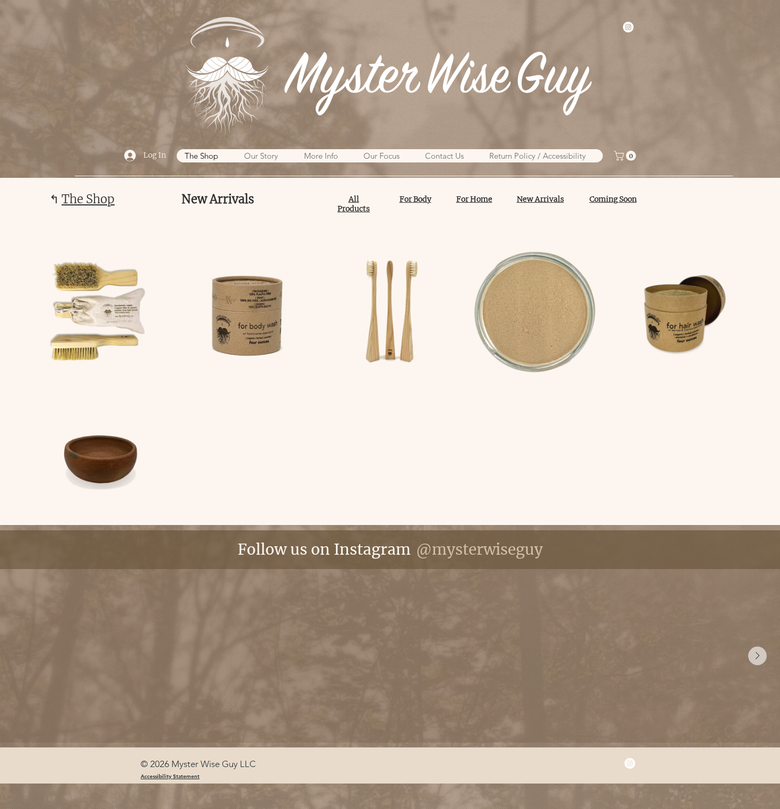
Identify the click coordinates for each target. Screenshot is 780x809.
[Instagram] (628, 27)
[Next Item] (757, 656)
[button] (626, 156)
